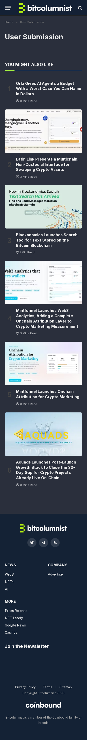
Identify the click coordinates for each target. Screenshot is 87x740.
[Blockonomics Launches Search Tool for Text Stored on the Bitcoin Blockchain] (43, 207)
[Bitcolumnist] (45, 8)
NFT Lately (14, 618)
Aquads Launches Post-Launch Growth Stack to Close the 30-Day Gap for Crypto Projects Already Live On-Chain (46, 470)
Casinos (11, 632)
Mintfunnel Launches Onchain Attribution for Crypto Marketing (47, 394)
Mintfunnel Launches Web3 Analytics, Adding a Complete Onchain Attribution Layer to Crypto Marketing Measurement (47, 318)
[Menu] (8, 7)
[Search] (79, 7)
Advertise (55, 574)
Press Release (16, 611)
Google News (15, 625)
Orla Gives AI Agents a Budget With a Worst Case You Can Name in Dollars (48, 88)
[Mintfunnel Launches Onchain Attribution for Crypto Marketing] (43, 363)
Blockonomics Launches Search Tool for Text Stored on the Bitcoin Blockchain (47, 240)
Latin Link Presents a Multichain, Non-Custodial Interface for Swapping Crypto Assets (47, 164)
